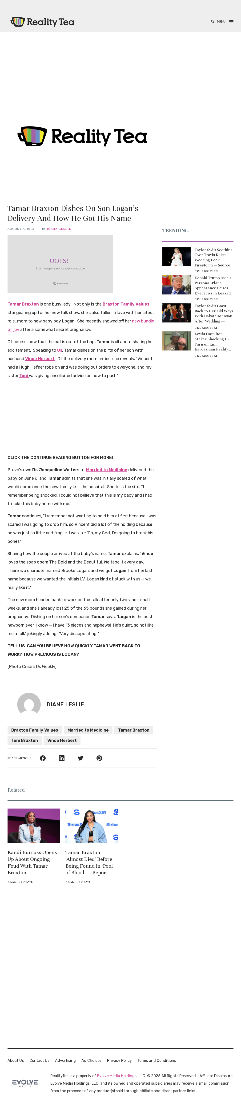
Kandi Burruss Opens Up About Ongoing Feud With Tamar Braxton (32, 862)
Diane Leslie (59, 229)
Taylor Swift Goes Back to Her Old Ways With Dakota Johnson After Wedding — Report (214, 313)
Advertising (65, 1060)
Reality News (20, 882)
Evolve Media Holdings (117, 1076)
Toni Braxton (24, 740)
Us (59, 350)
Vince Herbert (62, 740)
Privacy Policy (119, 1060)
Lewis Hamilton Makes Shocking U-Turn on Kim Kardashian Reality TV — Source (212, 341)
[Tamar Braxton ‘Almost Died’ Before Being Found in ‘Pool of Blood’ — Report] (91, 826)
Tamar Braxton (133, 730)
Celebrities (206, 271)
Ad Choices (91, 1060)
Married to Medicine (88, 730)
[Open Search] (213, 22)
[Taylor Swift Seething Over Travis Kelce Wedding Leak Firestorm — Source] (176, 256)
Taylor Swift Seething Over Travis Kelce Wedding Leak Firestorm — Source (214, 257)
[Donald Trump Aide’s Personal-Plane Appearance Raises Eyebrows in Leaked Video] (176, 284)
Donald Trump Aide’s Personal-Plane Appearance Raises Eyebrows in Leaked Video (213, 285)
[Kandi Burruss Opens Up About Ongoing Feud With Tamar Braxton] (34, 826)
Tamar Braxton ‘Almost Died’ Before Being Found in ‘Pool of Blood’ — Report (89, 862)
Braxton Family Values (34, 730)
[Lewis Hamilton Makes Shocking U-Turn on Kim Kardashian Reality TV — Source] (176, 340)
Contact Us (39, 1060)
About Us (16, 1060)
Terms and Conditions (156, 1060)
